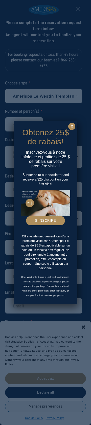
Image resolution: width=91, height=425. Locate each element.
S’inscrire (45, 220)
